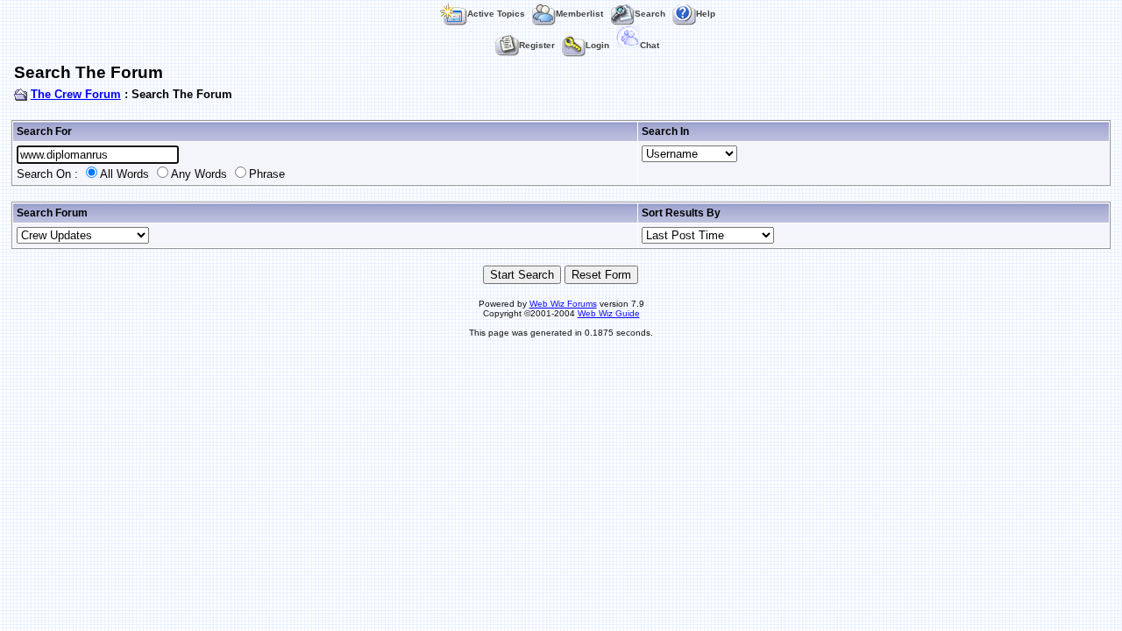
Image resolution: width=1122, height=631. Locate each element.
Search (650, 13)
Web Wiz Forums (563, 303)
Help (705, 13)
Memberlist (579, 13)
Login (597, 45)
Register (537, 45)
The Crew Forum (76, 94)
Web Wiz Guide (609, 313)
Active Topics (496, 13)
